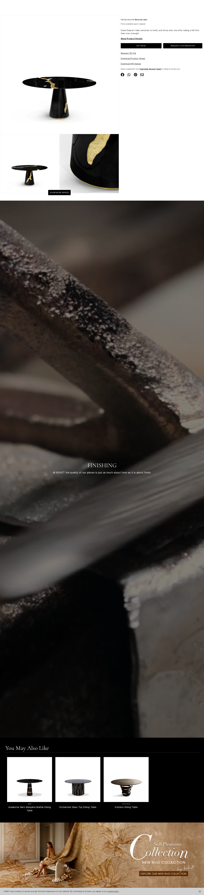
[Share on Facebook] (122, 74)
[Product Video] (102, 858)
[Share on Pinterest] (135, 74)
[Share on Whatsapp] (129, 74)
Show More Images (59, 192)
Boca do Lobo (141, 20)
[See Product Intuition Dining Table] (126, 779)
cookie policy (113, 891)
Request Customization (183, 46)
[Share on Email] (142, 74)
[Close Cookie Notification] (200, 891)
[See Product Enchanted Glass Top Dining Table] (77, 779)
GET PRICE (141, 46)
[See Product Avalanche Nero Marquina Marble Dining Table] (29, 779)
